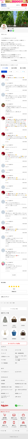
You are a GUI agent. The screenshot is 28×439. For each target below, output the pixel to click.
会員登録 (24, 5)
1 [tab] (17, 71)
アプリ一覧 (17, 430)
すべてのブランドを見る (14, 343)
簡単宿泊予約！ (23, 418)
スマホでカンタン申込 (4, 426)
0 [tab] (24, 71)
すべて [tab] (4, 71)
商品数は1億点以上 (5, 418)
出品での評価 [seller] (14, 68)
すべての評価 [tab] (5, 68)
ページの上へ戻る (14, 308)
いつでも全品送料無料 (14, 418)
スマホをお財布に (14, 426)
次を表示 (14, 275)
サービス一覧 (3, 430)
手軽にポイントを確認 (23, 426)
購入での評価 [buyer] (23, 68)
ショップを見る (14, 60)
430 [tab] (11, 71)
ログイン (18, 5)
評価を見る (14, 291)
